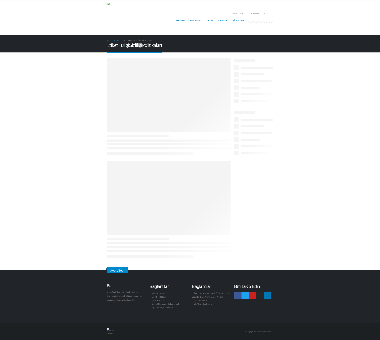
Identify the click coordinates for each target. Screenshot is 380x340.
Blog (210, 20)
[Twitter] (255, 21)
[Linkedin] (267, 295)
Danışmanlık (196, 20)
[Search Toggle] (272, 14)
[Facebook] (250, 21)
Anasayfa (180, 20)
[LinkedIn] (271, 21)
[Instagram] (265, 21)
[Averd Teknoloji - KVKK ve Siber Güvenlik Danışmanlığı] (122, 18)
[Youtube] (260, 21)
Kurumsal (223, 20)
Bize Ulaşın (238, 13)
